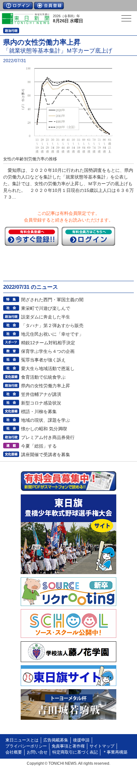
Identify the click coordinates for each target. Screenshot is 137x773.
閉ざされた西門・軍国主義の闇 (52, 299)
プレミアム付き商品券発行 (48, 437)
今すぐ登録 (31, 236)
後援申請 (81, 740)
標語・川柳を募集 (39, 411)
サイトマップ (102, 746)
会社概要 (13, 752)
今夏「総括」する (39, 445)
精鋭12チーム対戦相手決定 (48, 342)
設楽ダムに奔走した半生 (45, 316)
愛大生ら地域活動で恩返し (48, 368)
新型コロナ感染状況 (41, 402)
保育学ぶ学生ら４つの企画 (48, 351)
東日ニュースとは (22, 740)
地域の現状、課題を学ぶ (45, 420)
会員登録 (49, 5)
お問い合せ (37, 752)
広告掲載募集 (55, 740)
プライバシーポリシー (26, 746)
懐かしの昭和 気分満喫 (44, 428)
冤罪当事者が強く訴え (43, 359)
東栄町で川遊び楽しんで (45, 308)
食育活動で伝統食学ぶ (43, 377)
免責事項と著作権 (68, 746)
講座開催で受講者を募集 (45, 454)
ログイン (18, 5)
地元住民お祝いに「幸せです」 (52, 334)
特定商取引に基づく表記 (75, 752)
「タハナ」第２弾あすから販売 (52, 325)
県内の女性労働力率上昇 (45, 385)
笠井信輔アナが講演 (41, 394)
